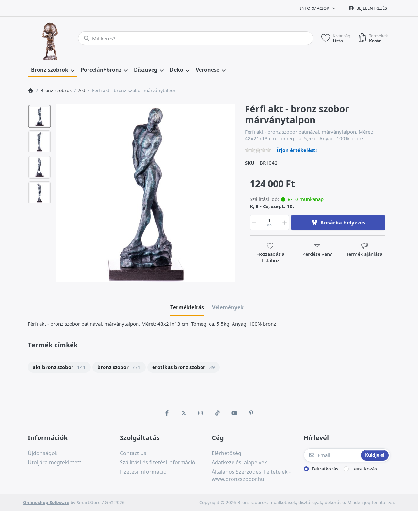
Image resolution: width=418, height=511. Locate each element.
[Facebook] (167, 413)
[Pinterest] (251, 413)
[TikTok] (217, 413)
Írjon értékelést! (297, 150)
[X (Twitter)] (184, 413)
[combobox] (195, 38)
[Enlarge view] (145, 193)
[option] (39, 116)
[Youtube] (234, 413)
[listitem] (145, 193)
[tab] (187, 307)
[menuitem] (52, 69)
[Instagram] (200, 413)
